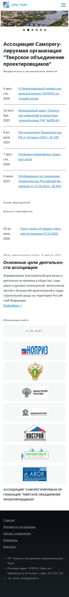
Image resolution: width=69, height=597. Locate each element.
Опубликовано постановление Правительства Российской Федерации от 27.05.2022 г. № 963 (39, 181)
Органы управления (17, 533)
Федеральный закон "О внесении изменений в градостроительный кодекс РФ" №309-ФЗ (39, 115)
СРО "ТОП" (19, 5)
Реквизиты (10, 540)
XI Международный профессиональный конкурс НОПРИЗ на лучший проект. (40, 93)
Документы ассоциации (19, 527)
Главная (9, 520)
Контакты (9, 546)
